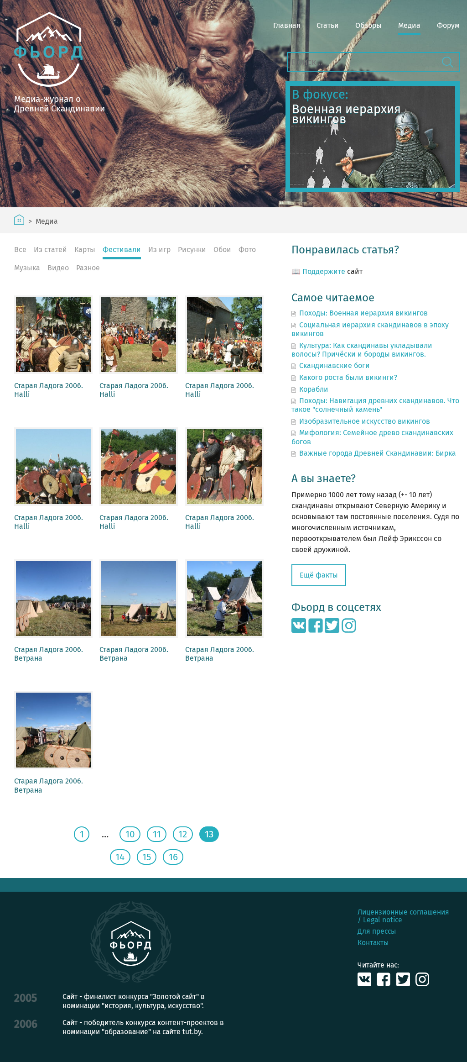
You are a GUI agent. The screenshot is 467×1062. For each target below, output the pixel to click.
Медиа (409, 25)
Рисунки (192, 249)
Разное (88, 267)
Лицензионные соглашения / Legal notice (403, 916)
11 (157, 834)
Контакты (373, 942)
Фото (247, 249)
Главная (287, 25)
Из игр (159, 249)
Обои (222, 249)
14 (120, 857)
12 (182, 834)
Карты (84, 249)
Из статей (50, 249)
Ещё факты (319, 575)
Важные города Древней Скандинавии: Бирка (377, 453)
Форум (448, 25)
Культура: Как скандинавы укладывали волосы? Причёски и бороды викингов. (361, 349)
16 (173, 857)
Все (20, 249)
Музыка (27, 267)
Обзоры (368, 25)
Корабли (313, 389)
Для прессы (377, 931)
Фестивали (122, 249)
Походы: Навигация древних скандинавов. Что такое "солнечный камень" (375, 405)
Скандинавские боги (334, 365)
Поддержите (323, 271)
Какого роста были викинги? (348, 377)
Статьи (328, 25)
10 (130, 834)
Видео (58, 267)
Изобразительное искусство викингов (364, 421)
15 (146, 857)
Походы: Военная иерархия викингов (363, 313)
